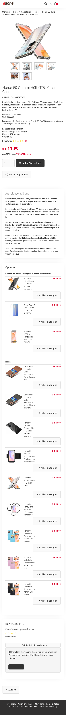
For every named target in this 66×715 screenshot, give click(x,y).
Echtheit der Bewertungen (34, 645)
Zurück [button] (12, 689)
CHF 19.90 (56, 332)
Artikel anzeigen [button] (47, 295)
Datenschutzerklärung (48, 706)
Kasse (30, 704)
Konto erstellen (52, 704)
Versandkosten (23, 154)
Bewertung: (7, 141)
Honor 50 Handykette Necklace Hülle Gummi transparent (29, 509)
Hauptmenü (11, 704)
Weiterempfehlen (18, 174)
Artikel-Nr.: (6, 97)
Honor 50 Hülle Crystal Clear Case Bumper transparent (29, 283)
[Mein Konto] (50, 4)
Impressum (13, 706)
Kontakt (28, 706)
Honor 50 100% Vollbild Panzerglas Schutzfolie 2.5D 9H (29, 337)
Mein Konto (40, 704)
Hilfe (35, 706)
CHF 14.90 (56, 278)
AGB (21, 706)
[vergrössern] (33, 41)
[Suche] (46, 4)
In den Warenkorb (31, 163)
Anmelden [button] (17, 667)
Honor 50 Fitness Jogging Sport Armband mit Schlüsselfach (30, 456)
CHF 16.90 (56, 451)
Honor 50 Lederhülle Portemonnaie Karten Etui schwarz (29, 589)
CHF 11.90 (56, 305)
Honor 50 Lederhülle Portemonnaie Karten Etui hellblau (29, 536)
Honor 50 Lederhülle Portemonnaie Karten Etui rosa (29, 562)
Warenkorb (22, 704)
